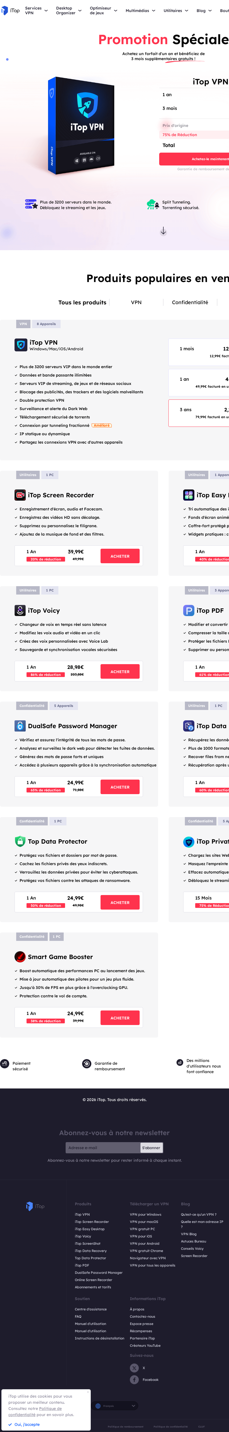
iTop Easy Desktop (90, 1229)
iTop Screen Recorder (92, 1222)
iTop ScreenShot (88, 1243)
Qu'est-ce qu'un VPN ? (198, 1214)
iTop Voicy (83, 1236)
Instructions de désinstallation (99, 1338)
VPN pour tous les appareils (152, 1265)
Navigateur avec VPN (148, 1258)
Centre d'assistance (91, 1309)
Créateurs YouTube (145, 1345)
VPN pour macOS (144, 1222)
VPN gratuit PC (142, 1229)
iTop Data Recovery (91, 1251)
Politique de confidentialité (171, 1426)
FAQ (78, 1316)
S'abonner (151, 1147)
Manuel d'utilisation (90, 1324)
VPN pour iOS (141, 1236)
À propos (137, 1309)
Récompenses (141, 1331)
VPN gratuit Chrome (146, 1251)
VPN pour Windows (145, 1214)
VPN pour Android (144, 1243)
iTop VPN (82, 1214)
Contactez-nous (142, 1316)
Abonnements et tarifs (93, 1287)
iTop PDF (82, 1265)
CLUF (201, 1426)
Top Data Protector (90, 1258)
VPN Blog (189, 1234)
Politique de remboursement (125, 1426)
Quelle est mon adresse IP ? (202, 1224)
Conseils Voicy (192, 1248)
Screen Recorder (194, 1256)
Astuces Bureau (193, 1241)
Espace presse (141, 1324)
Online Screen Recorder (93, 1280)
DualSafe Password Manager (99, 1272)
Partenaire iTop (142, 1338)
